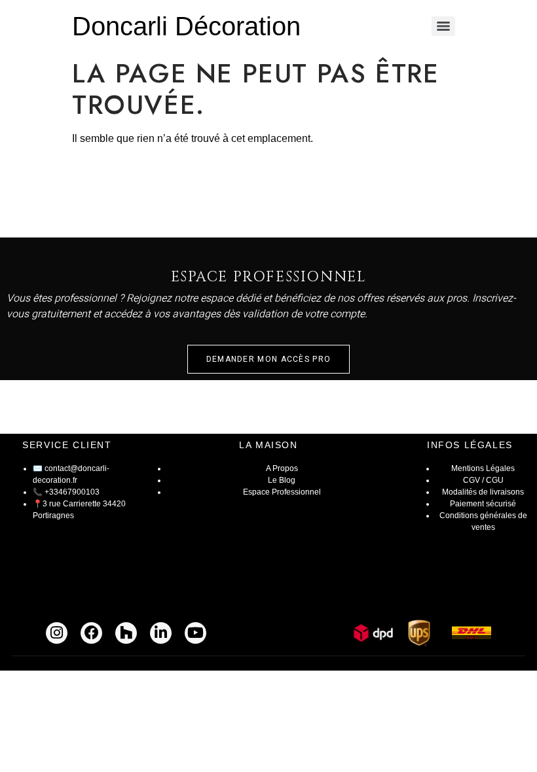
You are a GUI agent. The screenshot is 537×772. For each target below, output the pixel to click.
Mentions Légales (483, 468)
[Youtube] (195, 633)
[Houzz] (126, 633)
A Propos (282, 468)
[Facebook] (91, 633)
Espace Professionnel (282, 492)
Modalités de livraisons (483, 492)
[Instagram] (56, 633)
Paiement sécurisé (483, 503)
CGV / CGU (483, 480)
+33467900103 (72, 492)
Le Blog (281, 480)
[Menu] (443, 26)
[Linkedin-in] (161, 633)
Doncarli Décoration (186, 26)
